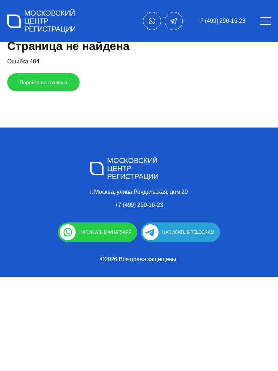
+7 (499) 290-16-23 (221, 21)
